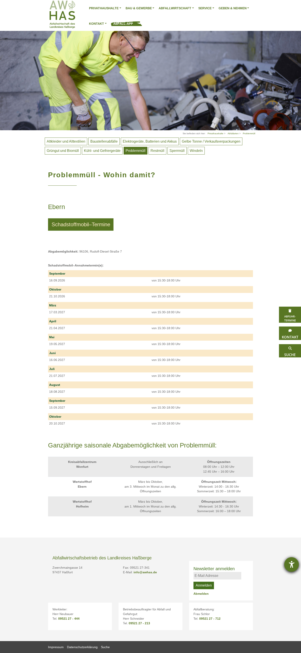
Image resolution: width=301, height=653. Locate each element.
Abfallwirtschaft (175, 8)
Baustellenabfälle (104, 141)
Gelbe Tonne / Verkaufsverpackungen (211, 141)
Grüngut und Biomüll (63, 151)
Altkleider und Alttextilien (66, 141)
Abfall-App (123, 23)
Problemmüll (249, 133)
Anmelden (204, 585)
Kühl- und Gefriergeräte (102, 151)
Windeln (196, 151)
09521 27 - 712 (210, 618)
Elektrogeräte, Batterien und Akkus (150, 141)
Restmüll (157, 151)
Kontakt (96, 23)
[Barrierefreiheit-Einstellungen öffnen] (291, 564)
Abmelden (201, 593)
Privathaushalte (104, 8)
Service (205, 8)
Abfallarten (233, 133)
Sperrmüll (177, 151)
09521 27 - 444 (69, 618)
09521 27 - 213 (139, 623)
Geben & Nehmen (233, 8)
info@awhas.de (145, 572)
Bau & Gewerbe (139, 8)
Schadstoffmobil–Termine (81, 224)
